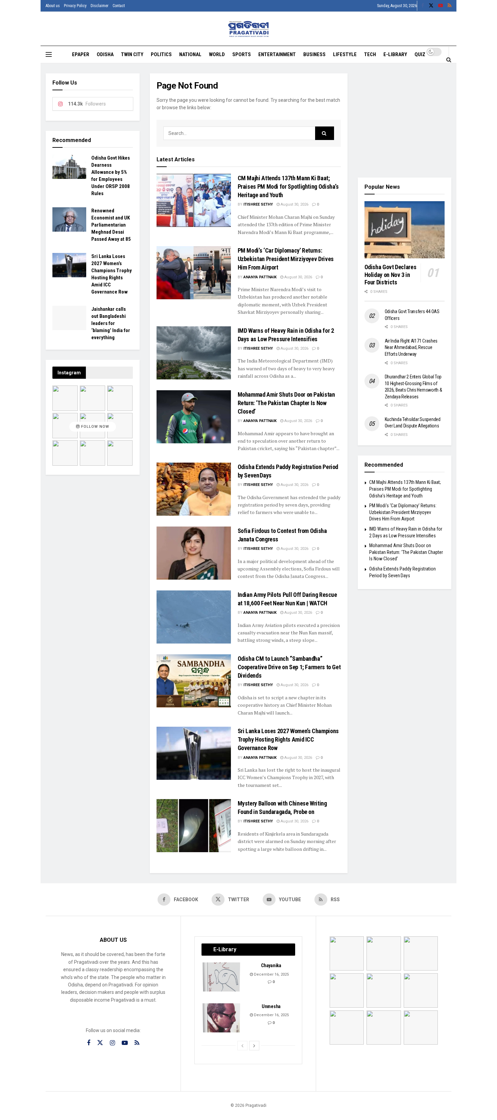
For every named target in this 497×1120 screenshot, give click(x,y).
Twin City (132, 54)
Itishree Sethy (258, 204)
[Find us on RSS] (449, 5)
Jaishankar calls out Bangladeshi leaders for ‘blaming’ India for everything (110, 323)
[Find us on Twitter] (431, 5)
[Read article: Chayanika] (222, 976)
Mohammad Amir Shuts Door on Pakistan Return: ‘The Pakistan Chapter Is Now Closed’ (286, 403)
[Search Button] (448, 59)
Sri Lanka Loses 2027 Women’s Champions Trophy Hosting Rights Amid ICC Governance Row (288, 739)
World (217, 54)
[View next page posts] (254, 1045)
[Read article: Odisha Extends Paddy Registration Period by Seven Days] (194, 489)
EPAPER (80, 54)
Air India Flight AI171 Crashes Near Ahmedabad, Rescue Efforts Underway (411, 347)
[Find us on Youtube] (440, 5)
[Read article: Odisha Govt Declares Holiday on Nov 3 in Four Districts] (404, 230)
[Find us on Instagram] (112, 1043)
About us (53, 5)
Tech (370, 54)
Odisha (105, 54)
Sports (241, 54)
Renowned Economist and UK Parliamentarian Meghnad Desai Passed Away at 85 (111, 225)
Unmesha (271, 1006)
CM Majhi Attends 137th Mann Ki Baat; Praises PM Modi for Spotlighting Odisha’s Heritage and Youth (288, 186)
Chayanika (271, 965)
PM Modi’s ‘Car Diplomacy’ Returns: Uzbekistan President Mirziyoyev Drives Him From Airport (286, 259)
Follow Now (94, 426)
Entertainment (277, 54)
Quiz (420, 54)
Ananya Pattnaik (260, 277)
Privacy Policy (75, 5)
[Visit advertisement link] (405, 120)
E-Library (395, 54)
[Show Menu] (49, 54)
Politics (161, 54)
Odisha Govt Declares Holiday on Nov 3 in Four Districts (390, 274)
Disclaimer (100, 5)
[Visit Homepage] (249, 29)
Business (314, 54)
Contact (119, 5)
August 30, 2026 (294, 204)
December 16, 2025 (271, 974)
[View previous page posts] (242, 1045)
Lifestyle (345, 54)
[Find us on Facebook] (422, 5)
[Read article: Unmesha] (222, 1017)
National (190, 54)
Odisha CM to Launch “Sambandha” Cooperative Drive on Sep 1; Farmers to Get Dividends (289, 667)
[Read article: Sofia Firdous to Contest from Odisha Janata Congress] (194, 553)
